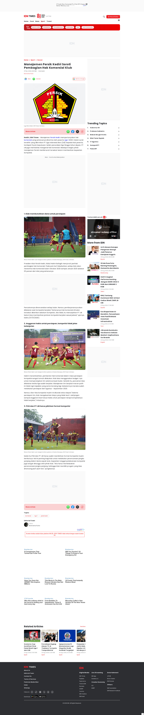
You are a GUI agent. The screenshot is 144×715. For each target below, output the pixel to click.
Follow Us (26, 666)
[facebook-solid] (72, 131)
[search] (104, 17)
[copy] (82, 131)
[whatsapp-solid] (68, 131)
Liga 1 (66, 140)
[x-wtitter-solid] (77, 131)
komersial (28, 140)
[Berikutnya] (86, 612)
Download (27, 671)
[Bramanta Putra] (26, 524)
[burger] (119, 20)
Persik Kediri (55, 137)
